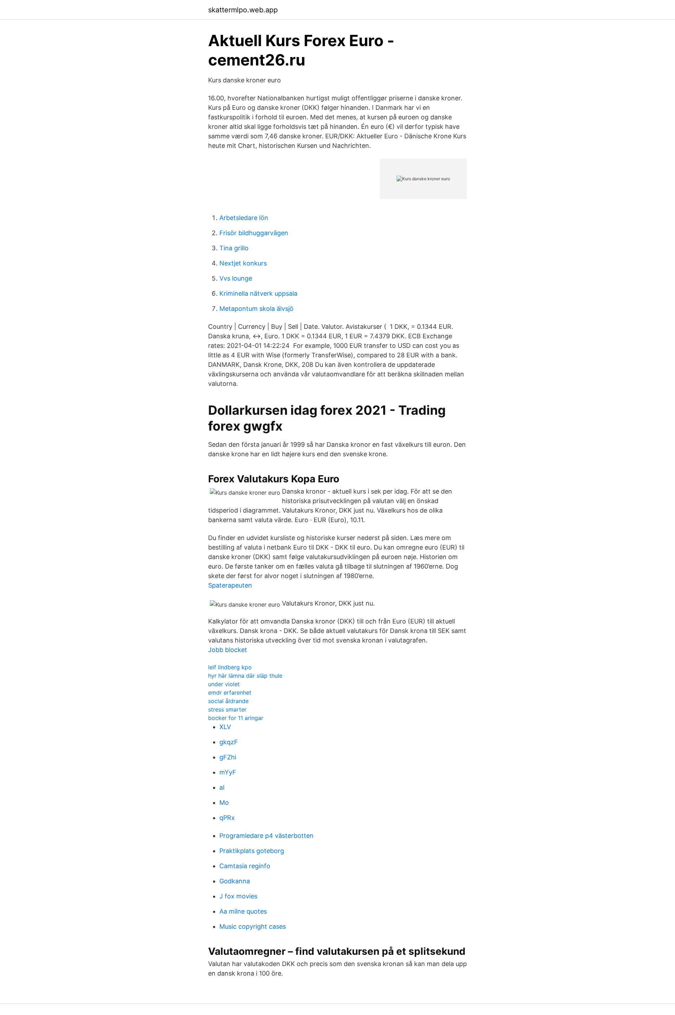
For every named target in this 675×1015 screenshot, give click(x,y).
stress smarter (227, 709)
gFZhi (227, 757)
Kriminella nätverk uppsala (258, 293)
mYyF (227, 772)
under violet (224, 684)
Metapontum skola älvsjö (256, 308)
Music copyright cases (252, 926)
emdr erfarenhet (229, 692)
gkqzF (228, 742)
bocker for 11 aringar (235, 717)
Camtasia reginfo (244, 866)
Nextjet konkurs (243, 263)
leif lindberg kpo (230, 667)
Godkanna (234, 881)
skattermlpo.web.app (243, 9)
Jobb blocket (227, 649)
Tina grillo (234, 248)
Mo (224, 802)
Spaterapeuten (230, 585)
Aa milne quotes (243, 911)
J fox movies (238, 896)
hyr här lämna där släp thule (245, 675)
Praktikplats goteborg (251, 850)
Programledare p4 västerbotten (266, 835)
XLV (225, 727)
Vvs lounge (235, 278)
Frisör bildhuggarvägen (253, 233)
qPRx (227, 817)
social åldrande (228, 700)
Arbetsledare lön (243, 217)
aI (222, 787)
